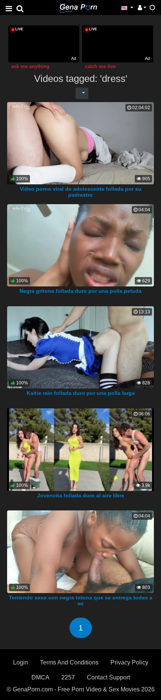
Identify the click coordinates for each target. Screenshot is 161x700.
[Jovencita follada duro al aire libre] (80, 449)
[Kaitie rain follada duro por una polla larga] (80, 347)
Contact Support (108, 677)
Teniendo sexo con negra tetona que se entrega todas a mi (80, 601)
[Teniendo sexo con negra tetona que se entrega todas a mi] (80, 551)
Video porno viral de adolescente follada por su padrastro (81, 192)
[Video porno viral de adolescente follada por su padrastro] (80, 142)
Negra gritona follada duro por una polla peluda (80, 291)
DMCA (40, 677)
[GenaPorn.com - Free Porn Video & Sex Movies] (78, 7)
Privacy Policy (129, 662)
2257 (68, 677)
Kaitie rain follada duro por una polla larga (81, 393)
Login (20, 662)
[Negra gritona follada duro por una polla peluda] (80, 245)
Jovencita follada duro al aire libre (80, 495)
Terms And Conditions (69, 662)
